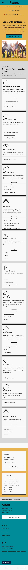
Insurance (4, 538)
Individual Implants (8, 282)
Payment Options (6, 535)
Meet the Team (5, 528)
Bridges (6, 252)
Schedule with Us (14, 36)
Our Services (5, 525)
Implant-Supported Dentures (11, 285)
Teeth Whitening (8, 432)
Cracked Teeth (7, 189)
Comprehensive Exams (9, 104)
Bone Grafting (7, 352)
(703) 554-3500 (16, 10)
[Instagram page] (5, 543)
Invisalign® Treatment (9, 378)
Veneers (6, 434)
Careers (18, 551)
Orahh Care (23, 551)
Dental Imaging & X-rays (9, 106)
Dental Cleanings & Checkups (11, 101)
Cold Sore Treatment (9, 187)
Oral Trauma (7, 319)
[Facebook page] (2, 543)
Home (3, 522)
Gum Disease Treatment (10, 220)
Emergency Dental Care (9, 192)
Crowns (6, 255)
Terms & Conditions (12, 551)
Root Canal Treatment (9, 314)
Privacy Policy (4, 551)
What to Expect (5, 532)
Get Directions (14, 467)
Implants (6, 258)
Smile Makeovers (8, 429)
